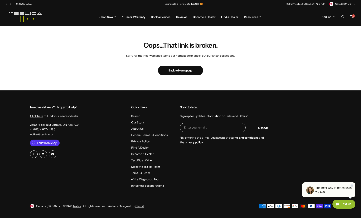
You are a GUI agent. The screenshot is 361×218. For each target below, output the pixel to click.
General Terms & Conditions (149, 135)
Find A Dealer (140, 147)
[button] (6, 4)
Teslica (77, 206)
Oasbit (139, 206)
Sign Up (263, 127)
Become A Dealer (142, 154)
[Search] (343, 17)
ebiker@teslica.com (42, 134)
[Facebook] (34, 154)
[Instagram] (43, 154)
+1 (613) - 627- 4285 (42, 129)
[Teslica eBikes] (25, 17)
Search (135, 116)
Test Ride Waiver (142, 160)
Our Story (137, 122)
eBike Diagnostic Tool (145, 179)
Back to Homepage (180, 70)
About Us (137, 128)
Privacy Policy (140, 141)
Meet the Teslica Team (145, 166)
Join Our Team (140, 173)
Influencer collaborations (147, 185)
